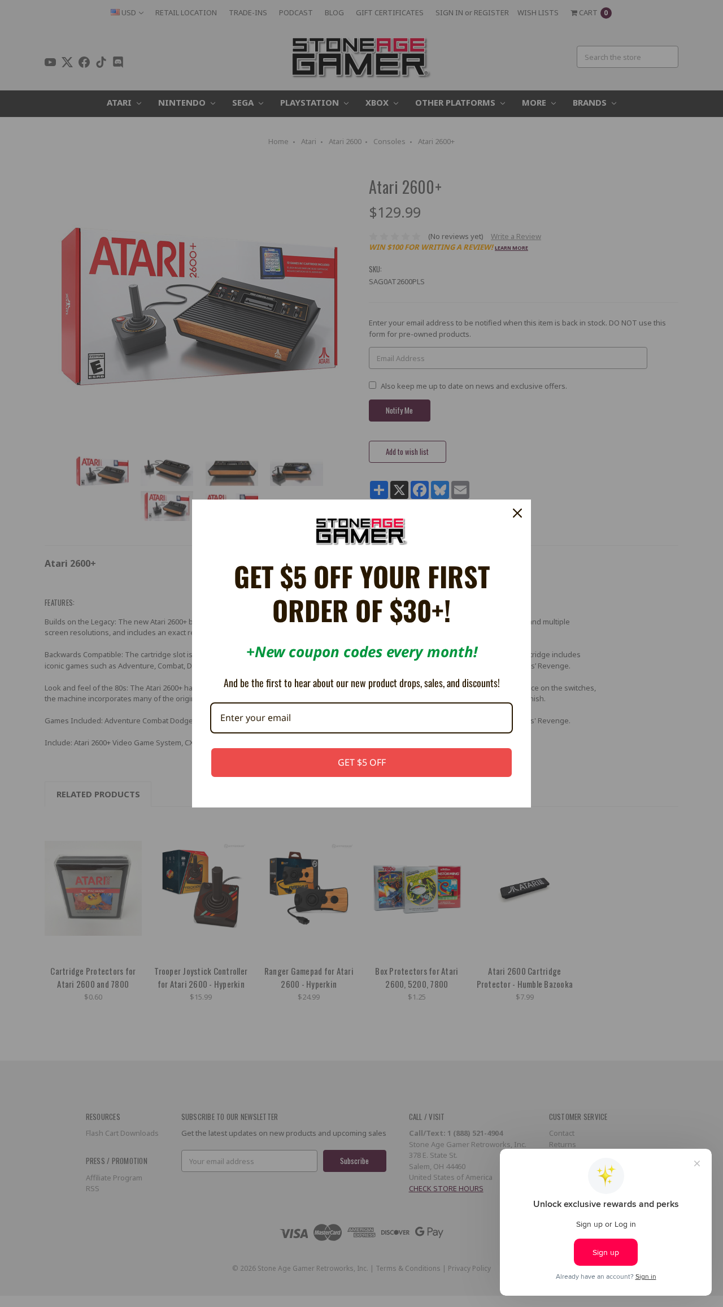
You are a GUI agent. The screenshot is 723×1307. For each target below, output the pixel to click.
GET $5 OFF (362, 762)
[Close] (517, 513)
